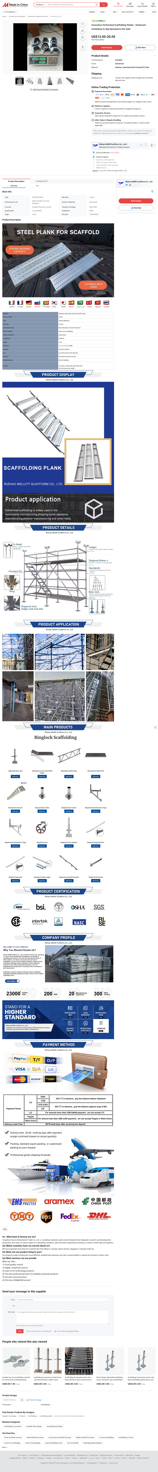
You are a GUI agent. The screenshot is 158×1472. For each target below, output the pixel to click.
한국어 (98, 1458)
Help (114, 12)
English (25, 1458)
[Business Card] (152, 191)
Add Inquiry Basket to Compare (45, 89)
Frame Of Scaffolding (32, 1443)
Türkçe (124, 1458)
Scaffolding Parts (55, 16)
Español (32, 1458)
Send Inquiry (107, 47)
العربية (91, 1458)
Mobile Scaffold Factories (85, 1437)
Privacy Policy (113, 1463)
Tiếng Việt (132, 1458)
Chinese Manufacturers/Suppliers (51, 1455)
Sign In (95, 170)
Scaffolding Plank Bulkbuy (92, 1443)
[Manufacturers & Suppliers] (15, 4)
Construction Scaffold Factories (59, 1437)
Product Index (119, 1455)
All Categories (10, 12)
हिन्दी (110, 1458)
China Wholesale (69, 1455)
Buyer (103, 12)
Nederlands (83, 1458)
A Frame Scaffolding (106, 1437)
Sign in (153, 6)
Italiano (67, 1458)
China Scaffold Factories (13, 1437)
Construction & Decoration (17, 16)
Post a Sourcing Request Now (67, 1331)
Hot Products (22, 1455)
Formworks (6, 1404)
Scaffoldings (45, 1404)
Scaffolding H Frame (125, 1437)
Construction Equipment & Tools (38, 16)
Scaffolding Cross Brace (12, 1426)
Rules (154, 12)
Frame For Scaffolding (12, 1443)
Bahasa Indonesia (143, 1458)
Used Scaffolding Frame (53, 1443)
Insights (137, 1455)
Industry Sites (94, 1455)
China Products (34, 1455)
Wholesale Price (82, 1455)
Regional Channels (106, 1455)
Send (20, 1331)
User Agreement (92, 1463)
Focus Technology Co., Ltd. (63, 1463)
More (4, 1447)
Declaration (103, 1463)
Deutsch (74, 1458)
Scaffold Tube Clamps (34, 1426)
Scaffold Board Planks (55, 1426)
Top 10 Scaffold (72, 1443)
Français (49, 1458)
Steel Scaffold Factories (35, 1437)
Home (4, 16)
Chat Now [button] (142, 47)
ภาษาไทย (117, 1458)
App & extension (127, 12)
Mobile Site (129, 1455)
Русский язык (58, 1458)
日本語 (104, 1458)
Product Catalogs (34, 1400)
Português (40, 1458)
